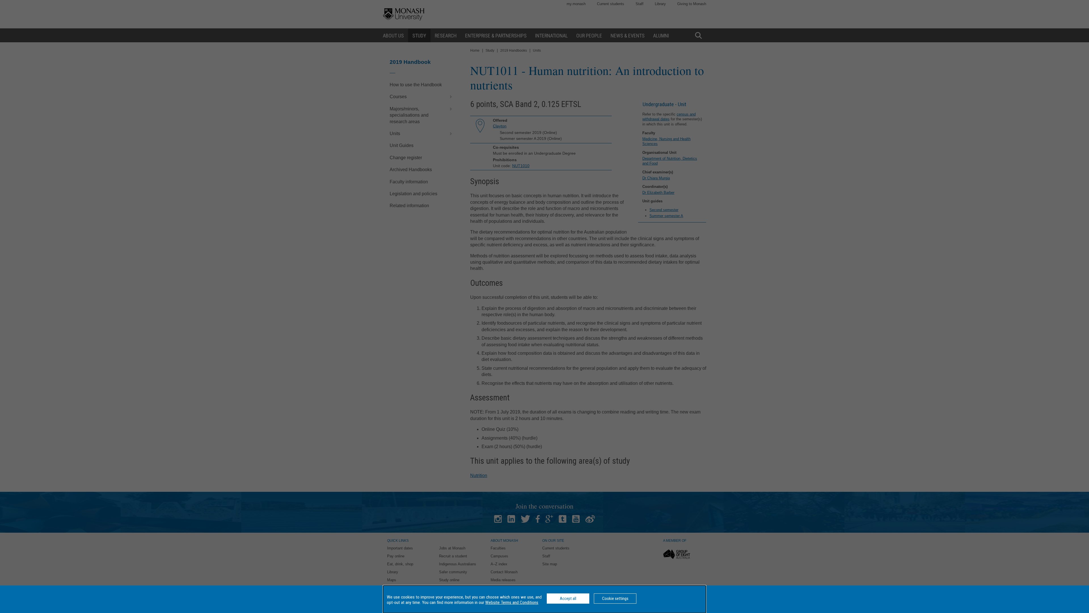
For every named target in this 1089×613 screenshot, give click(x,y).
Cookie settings (615, 598)
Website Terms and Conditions (511, 602)
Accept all (568, 598)
